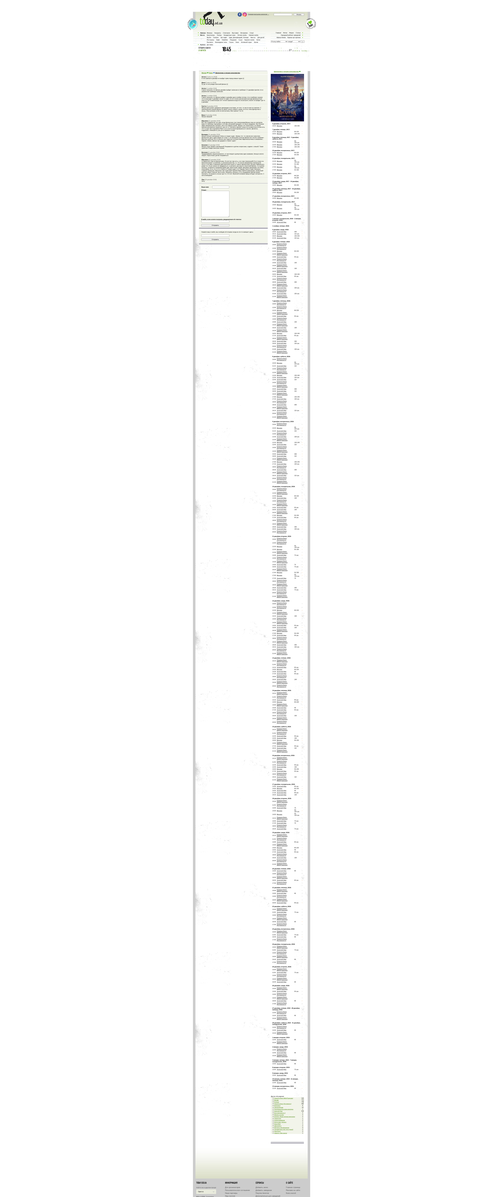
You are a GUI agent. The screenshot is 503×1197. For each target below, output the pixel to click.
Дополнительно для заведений (268, 1196)
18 (271, 51)
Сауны (231, 42)
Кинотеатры (211, 35)
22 (279, 51)
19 (273, 51)
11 (256, 51)
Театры (219, 35)
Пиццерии (233, 40)
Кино (211, 73)
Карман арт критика (293, 37)
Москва (276, 1100)
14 (262, 51)
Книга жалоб (291, 1193)
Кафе (218, 40)
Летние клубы (242, 35)
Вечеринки (244, 33)
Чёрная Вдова (278, 1107)
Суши (240, 40)
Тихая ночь (277, 1118)
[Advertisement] (251, 6)
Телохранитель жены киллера (283, 1109)
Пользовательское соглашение (237, 1190)
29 (295, 51)
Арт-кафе (224, 37)
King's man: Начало (280, 1122)
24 (283, 51)
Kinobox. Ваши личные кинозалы (284, 1116)
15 (264, 51)
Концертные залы (229, 35)
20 (275, 51)
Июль (235, 51)
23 (281, 51)
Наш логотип (230, 1196)
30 (297, 51)
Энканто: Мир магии (280, 1133)
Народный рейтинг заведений (290, 35)
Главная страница (293, 1187)
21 (277, 51)
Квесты (253, 37)
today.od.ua (201, 1182)
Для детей (261, 37)
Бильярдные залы (221, 42)
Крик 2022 (277, 1124)
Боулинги (210, 42)
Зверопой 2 (277, 1125)
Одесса (201, 1192)
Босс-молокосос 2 (279, 1113)
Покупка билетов (262, 1193)
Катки (258, 40)
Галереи (215, 37)
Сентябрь (304, 51)
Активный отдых (246, 42)
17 (268, 51)
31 (299, 51)
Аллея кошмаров (279, 1120)
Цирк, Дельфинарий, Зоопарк (238, 37)
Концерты (217, 33)
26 (287, 51)
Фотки (285, 33)
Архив (256, 42)
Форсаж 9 (277, 1105)
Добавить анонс (262, 1187)
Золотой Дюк (278, 1111)
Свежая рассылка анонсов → (258, 14)
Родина (276, 1102)
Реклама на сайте (293, 1190)
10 (254, 51)
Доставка (210, 44)
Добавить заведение (264, 1190)
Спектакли (226, 33)
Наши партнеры (231, 1193)
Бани (237, 42)
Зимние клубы (253, 35)
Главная (278, 33)
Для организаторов (232, 1187)
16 (266, 51)
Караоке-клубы (249, 40)
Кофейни (225, 40)
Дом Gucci (277, 1131)
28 (293, 51)
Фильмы (209, 33)
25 (285, 51)
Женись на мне (279, 1114)
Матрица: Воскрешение (281, 1127)
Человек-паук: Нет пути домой (283, 1129)
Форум (204, 73)
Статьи (298, 33)
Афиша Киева (281, 37)
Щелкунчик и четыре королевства (286, 71)
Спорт (252, 33)
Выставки (235, 33)
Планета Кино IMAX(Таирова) (283, 1098)
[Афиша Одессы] (210, 25)
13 (260, 51)
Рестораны (210, 40)
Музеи (209, 37)
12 (258, 51)
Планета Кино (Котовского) (282, 1103)
